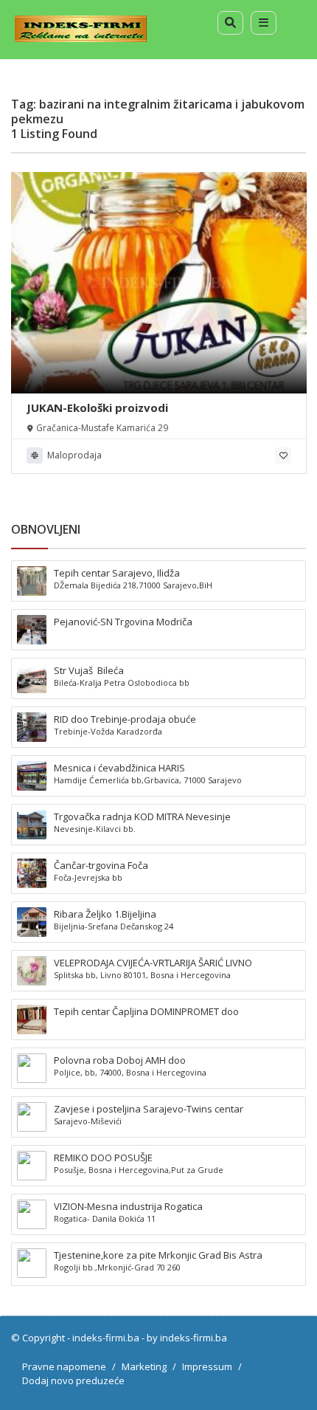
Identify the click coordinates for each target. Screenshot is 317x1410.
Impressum (207, 1366)
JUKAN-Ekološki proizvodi (97, 407)
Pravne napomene (64, 1366)
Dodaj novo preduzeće (73, 1380)
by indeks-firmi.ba (187, 1337)
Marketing (144, 1366)
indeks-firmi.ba (105, 1337)
